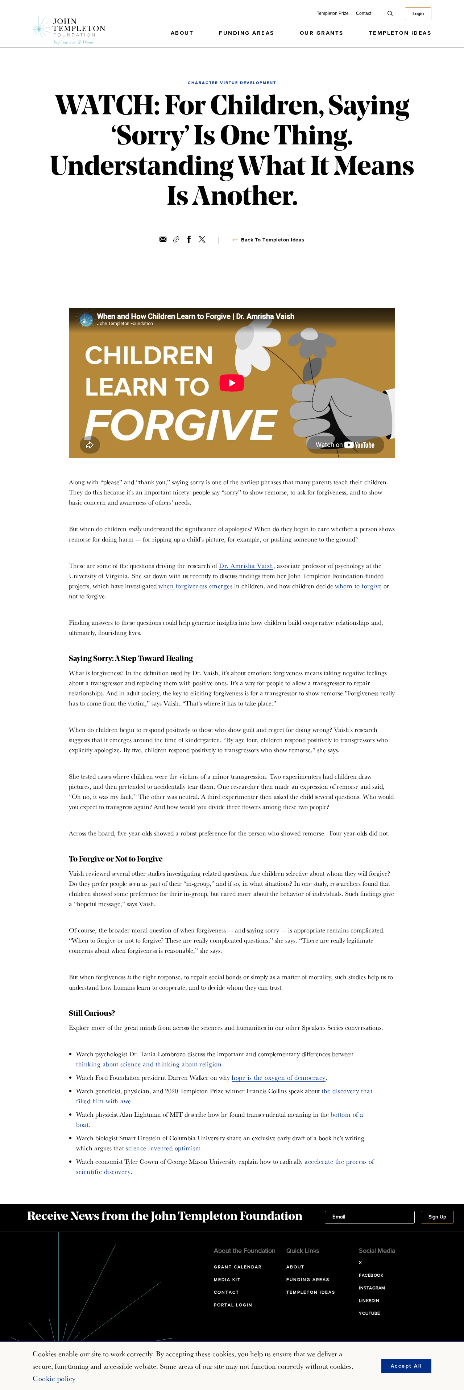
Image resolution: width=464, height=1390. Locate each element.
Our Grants (322, 33)
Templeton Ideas (400, 33)
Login (418, 13)
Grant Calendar (238, 1267)
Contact (363, 13)
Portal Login (233, 1305)
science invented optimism (163, 1148)
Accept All (406, 1366)
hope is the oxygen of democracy (279, 1077)
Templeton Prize (333, 13)
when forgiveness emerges (195, 586)
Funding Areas (246, 33)
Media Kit (227, 1280)
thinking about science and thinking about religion (148, 1064)
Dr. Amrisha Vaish (246, 565)
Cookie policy (54, 1378)
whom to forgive (358, 586)
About (182, 33)
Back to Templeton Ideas (272, 240)
